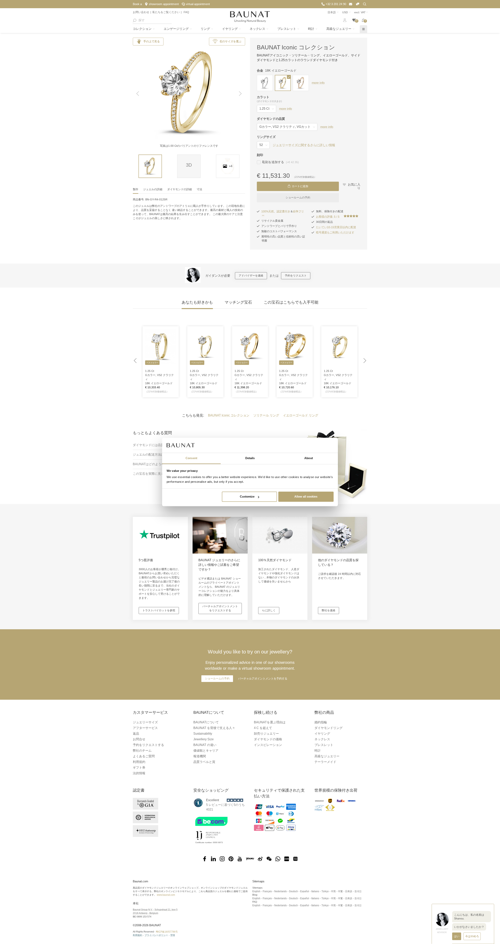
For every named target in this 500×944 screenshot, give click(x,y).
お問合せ (139, 739)
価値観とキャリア (205, 750)
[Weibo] (260, 859)
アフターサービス (145, 728)
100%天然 (267, 211)
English (256, 891)
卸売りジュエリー (266, 733)
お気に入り (353, 186)
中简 (333, 891)
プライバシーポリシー (156, 935)
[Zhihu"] (295, 859)
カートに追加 (300, 186)
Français (267, 891)
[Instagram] (222, 859)
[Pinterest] (231, 859)
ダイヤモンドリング (328, 728)
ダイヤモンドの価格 (268, 739)
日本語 (348, 891)
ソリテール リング (266, 415)
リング (206, 28)
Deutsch (293, 891)
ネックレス (258, 28)
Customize (247, 496)
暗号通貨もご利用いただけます (335, 232)
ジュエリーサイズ (145, 722)
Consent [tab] (191, 458)
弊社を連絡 (328, 610)
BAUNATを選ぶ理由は (270, 722)
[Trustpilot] (198, 803)
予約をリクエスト (296, 275)
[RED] (286, 859)
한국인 (358, 891)
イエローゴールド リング (300, 415)
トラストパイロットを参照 (158, 610)
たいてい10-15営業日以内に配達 (336, 227)
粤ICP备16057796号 (167, 931)
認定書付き (283, 211)
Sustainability (202, 733)
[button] (137, 94)
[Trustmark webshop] (219, 826)
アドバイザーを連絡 (251, 275)
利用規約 (139, 762)
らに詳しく (269, 610)
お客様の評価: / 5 (327, 216)
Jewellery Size (203, 739)
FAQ (186, 12)
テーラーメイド (325, 762)
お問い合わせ (141, 12)
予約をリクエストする (148, 745)
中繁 (340, 891)
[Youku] (250, 859)
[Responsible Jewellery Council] (208, 840)
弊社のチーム (142, 750)
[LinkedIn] (213, 859)
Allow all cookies (305, 496)
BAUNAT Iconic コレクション (296, 47)
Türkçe (325, 891)
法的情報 (139, 773)
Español (304, 891)
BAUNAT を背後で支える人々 (214, 728)
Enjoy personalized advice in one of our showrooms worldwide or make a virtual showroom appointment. (250, 659)
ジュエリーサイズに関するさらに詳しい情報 (304, 145)
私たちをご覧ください (166, 12)
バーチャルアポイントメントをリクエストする (220, 608)
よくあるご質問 (144, 756)
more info (318, 82)
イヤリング (230, 28)
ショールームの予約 (298, 197)
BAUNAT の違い (204, 745)
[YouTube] (239, 859)
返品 (136, 733)
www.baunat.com (166, 894)
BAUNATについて (206, 722)
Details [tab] (250, 458)
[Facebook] (204, 859)
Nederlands (280, 891)
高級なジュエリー (339, 28)
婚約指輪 (320, 722)
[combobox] (152, 20)
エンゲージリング (176, 28)
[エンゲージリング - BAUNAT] (250, 17)
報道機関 (199, 756)
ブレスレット (287, 28)
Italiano (315, 891)
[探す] (134, 20)
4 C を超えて (263, 728)
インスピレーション (268, 745)
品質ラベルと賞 (204, 762)
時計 (311, 28)
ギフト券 (139, 767)
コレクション (142, 28)
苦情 (172, 935)
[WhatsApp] (277, 859)
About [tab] (308, 458)
